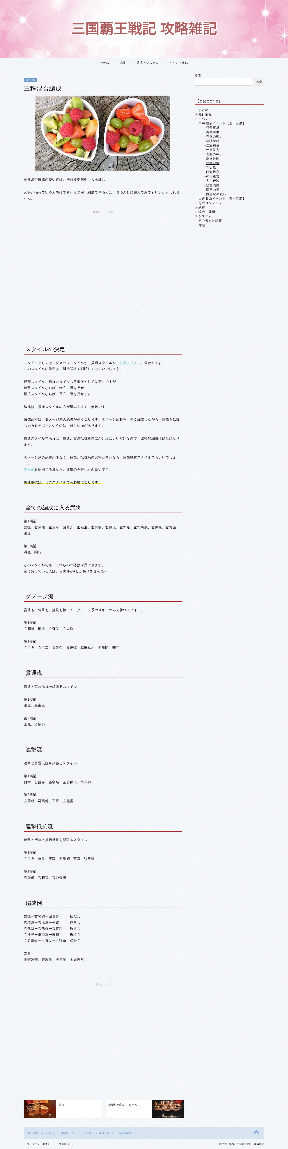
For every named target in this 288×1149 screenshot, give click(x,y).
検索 (198, 75)
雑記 (201, 225)
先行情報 (205, 114)
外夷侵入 (212, 150)
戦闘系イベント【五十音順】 (224, 123)
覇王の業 (212, 189)
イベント (205, 118)
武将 (123, 63)
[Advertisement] (103, 245)
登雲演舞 (212, 185)
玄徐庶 (29, 469)
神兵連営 (212, 176)
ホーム (104, 63)
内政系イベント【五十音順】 (224, 198)
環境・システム (148, 63)
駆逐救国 (212, 158)
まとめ (203, 110)
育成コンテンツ (210, 203)
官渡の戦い (214, 154)
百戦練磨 (212, 132)
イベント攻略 (178, 63)
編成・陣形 (206, 212)
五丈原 (211, 167)
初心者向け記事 (210, 220)
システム (205, 216)
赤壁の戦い (214, 136)
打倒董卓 (212, 127)
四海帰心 (212, 172)
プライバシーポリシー (39, 1144)
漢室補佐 (212, 145)
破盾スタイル (130, 363)
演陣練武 (212, 141)
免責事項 (64, 1144)
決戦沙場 (30, 80)
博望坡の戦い (216, 194)
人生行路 (212, 181)
